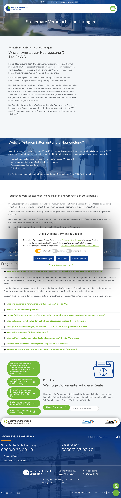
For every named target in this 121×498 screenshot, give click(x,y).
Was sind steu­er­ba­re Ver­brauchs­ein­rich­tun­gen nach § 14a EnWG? (37, 304)
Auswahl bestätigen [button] (43, 258)
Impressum (100, 492)
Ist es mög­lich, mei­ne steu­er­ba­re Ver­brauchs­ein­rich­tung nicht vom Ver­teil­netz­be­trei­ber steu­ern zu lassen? (56, 315)
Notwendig (46, 251)
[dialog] (60, 249)
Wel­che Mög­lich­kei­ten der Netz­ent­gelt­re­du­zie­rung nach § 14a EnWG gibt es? (43, 338)
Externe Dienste (79, 251)
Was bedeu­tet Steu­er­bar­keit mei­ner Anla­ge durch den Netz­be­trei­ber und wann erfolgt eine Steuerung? (55, 271)
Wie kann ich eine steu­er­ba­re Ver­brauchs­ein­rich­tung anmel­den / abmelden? (42, 349)
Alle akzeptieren (79, 258)
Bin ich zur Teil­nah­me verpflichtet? (23, 309)
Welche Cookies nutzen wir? (60, 265)
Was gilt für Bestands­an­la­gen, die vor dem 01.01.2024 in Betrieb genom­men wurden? (47, 326)
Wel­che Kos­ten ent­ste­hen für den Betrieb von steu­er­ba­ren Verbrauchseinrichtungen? (46, 321)
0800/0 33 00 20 (77, 450)
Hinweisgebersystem (81, 492)
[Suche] (117, 437)
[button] (41, 2)
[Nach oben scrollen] (116, 493)
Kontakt (54, 2)
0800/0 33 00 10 (17, 450)
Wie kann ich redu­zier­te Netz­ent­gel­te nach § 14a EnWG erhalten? (38, 343)
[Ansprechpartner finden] (116, 486)
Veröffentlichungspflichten (70, 2)
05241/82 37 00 (90, 474)
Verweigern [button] (62, 258)
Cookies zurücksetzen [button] (10, 492)
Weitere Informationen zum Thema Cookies (80, 246)
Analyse (61, 251)
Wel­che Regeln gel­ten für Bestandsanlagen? (27, 332)
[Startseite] (37, 472)
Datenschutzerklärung (71, 240)
